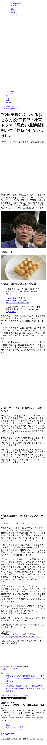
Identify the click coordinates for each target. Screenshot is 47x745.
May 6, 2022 (11, 312)
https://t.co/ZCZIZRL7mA (16, 300)
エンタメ (14, 5)
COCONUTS (7, 734)
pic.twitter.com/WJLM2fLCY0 (17, 303)
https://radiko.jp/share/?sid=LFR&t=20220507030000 (21, 637)
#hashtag (14, 14)
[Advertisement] (23, 64)
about (8, 725)
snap (12, 10)
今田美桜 (5, 669)
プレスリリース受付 (14, 727)
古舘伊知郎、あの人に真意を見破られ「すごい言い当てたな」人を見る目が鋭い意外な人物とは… (25, 678)
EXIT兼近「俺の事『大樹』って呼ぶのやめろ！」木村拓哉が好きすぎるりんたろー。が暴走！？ (25, 688)
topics (13, 12)
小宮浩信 (13, 669)
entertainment (16, 3)
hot (12, 8)
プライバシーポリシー (15, 729)
